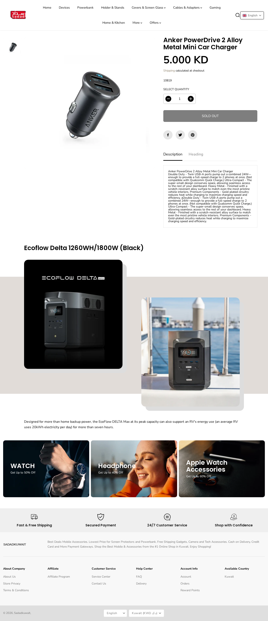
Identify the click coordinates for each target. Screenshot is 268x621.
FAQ (139, 577)
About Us (9, 577)
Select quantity (176, 89)
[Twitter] (180, 135)
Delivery (141, 584)
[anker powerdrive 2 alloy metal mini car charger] (89, 103)
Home (47, 7)
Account (185, 577)
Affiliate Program (59, 577)
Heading (196, 154)
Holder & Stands (112, 7)
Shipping (169, 71)
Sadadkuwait (22, 613)
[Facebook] (168, 135)
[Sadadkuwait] (17, 15)
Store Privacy (11, 584)
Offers (154, 23)
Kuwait (229, 577)
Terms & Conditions (16, 590)
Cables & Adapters (186, 7)
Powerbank (85, 7)
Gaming (215, 7)
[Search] (237, 15)
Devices (64, 7)
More (136, 23)
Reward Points (190, 590)
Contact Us (99, 584)
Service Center (101, 577)
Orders (184, 584)
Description (172, 154)
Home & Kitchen (113, 23)
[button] (252, 15)
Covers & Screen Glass (148, 7)
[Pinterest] (192, 135)
